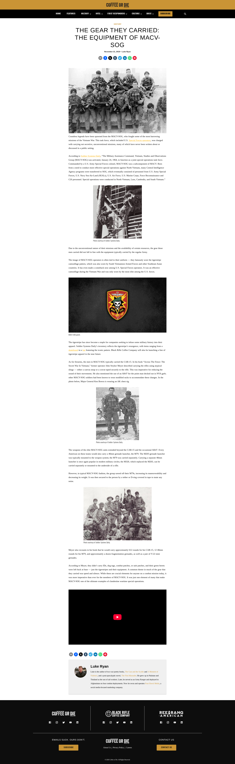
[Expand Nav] (89, 13)
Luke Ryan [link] (126, 52)
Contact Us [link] (166, 748)
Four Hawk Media (152, 683)
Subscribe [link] (165, 14)
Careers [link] (129, 748)
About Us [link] (107, 748)
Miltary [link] (85, 14)
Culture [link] (136, 14)
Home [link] (58, 14)
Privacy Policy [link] (118, 748)
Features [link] (71, 14)
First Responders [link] (116, 14)
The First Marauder (128, 676)
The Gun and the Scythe (134, 672)
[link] (117, 5)
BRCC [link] (149, 14)
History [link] (117, 24)
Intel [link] (98, 14)
